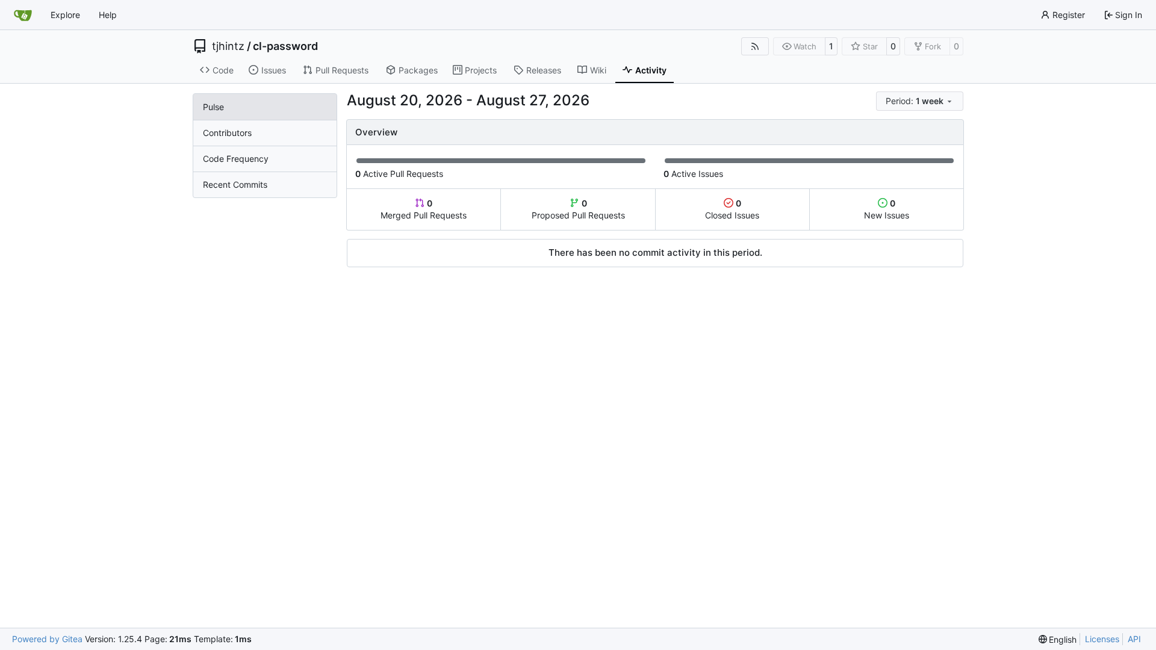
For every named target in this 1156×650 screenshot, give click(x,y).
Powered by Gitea (47, 639)
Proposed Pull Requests (578, 209)
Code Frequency (236, 158)
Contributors (227, 133)
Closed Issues (732, 209)
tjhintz (228, 46)
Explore (65, 15)
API (1134, 639)
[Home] (23, 15)
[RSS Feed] (755, 46)
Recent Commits (235, 184)
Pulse (213, 107)
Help (108, 15)
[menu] (919, 101)
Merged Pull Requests (424, 209)
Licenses (1102, 639)
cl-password (285, 46)
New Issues (886, 209)
